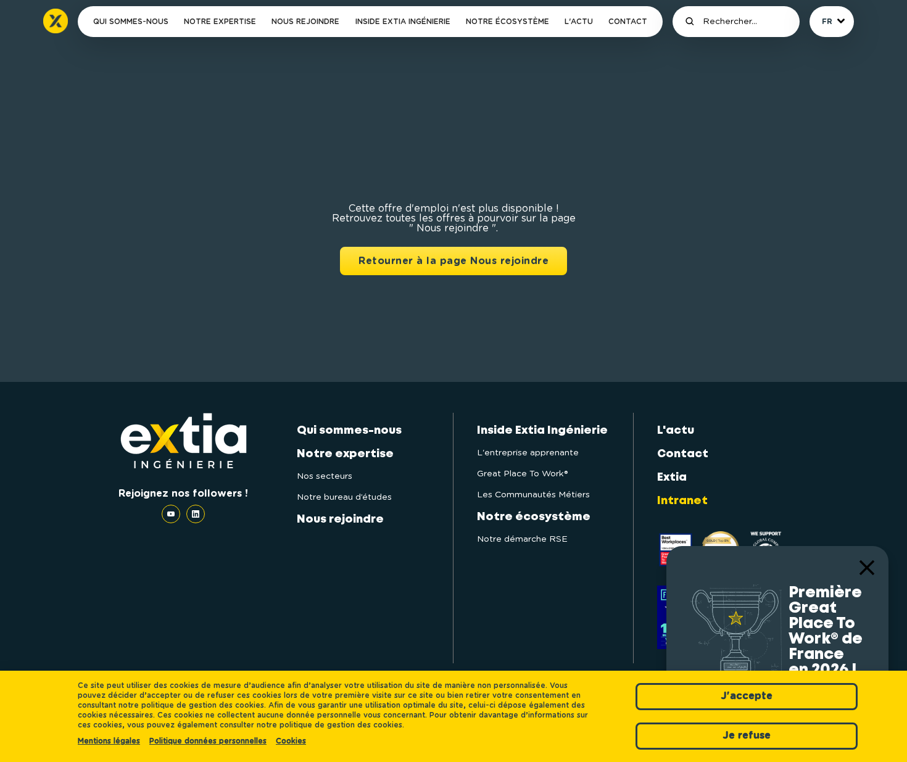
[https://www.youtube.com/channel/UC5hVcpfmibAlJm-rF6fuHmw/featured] (174, 514)
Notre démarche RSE (522, 539)
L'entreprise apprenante (528, 453)
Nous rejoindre (305, 21)
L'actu (579, 21)
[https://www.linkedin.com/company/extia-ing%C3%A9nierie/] (195, 514)
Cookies (291, 741)
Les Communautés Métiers (533, 495)
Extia (672, 477)
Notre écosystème (507, 21)
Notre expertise (220, 21)
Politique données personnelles (208, 741)
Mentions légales (109, 741)
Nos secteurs (324, 476)
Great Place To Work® (522, 474)
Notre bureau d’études (344, 497)
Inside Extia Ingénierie (402, 21)
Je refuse (747, 735)
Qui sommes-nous (130, 21)
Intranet (682, 501)
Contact (627, 21)
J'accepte (746, 696)
